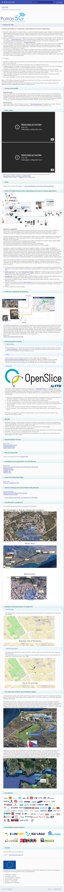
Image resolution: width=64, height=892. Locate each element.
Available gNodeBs (28, 271)
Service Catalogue (8, 491)
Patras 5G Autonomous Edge (11, 482)
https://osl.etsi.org (16, 39)
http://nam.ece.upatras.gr (16, 855)
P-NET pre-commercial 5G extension (13, 336)
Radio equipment (9, 271)
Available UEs (8, 276)
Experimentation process (10, 445)
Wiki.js (10, 889)
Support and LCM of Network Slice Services (15, 493)
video (20, 177)
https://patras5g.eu (29, 42)
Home (49, 889)
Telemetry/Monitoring (9, 446)
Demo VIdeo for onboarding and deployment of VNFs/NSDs (21, 497)
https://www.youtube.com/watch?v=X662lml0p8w (17, 176)
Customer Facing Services (10, 494)
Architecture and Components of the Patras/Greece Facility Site (20, 467)
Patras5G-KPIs (24, 456)
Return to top (57, 889)
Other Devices (27, 282)
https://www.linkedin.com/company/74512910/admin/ (39, 186)
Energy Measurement (9, 447)
